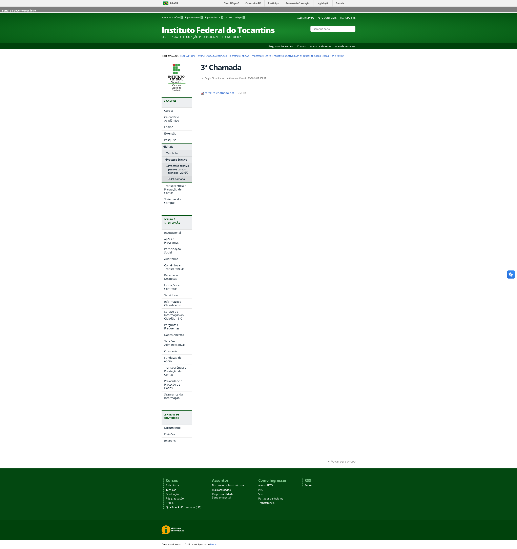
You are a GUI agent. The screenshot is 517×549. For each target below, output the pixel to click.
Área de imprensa (345, 46)
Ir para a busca (214, 17)
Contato (301, 46)
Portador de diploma (270, 498)
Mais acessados (221, 490)
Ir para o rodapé (235, 17)
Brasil (174, 3)
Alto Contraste (327, 17)
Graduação (172, 494)
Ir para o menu (193, 17)
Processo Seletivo (261, 56)
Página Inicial (187, 56)
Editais (245, 56)
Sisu (260, 494)
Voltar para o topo (343, 461)
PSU (260, 490)
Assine (308, 485)
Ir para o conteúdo (172, 17)
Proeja (169, 503)
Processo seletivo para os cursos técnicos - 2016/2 (301, 56)
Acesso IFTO (265, 485)
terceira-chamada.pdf (219, 93)
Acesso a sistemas (320, 46)
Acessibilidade (305, 17)
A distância (172, 485)
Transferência (266, 503)
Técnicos (171, 490)
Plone (213, 544)
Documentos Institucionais (228, 485)
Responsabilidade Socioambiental (222, 495)
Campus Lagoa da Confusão (212, 56)
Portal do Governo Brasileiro (19, 10)
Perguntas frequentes (280, 46)
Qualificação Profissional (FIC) (183, 507)
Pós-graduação (175, 498)
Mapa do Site (347, 17)
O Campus (234, 56)
